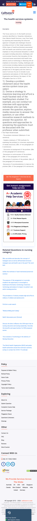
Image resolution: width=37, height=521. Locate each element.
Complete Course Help (8, 407)
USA (18, 485)
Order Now (29, 5)
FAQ (2, 436)
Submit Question (6, 403)
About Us (4, 400)
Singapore (30, 485)
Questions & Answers (7, 417)
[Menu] (34, 12)
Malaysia (25, 487)
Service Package (6, 410)
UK (14, 485)
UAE (23, 485)
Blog (2, 440)
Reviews (3, 444)
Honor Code (4, 377)
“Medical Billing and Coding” (11, 311)
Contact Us (4, 433)
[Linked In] (13, 464)
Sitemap (3, 421)
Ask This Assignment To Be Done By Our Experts (18, 178)
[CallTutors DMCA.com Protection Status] (32, 471)
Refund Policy (5, 374)
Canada (8, 487)
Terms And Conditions (8, 388)
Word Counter (5, 447)
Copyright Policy (6, 384)
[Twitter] (8, 464)
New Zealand (16, 487)
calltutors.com (27, 501)
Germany (22, 490)
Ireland (16, 490)
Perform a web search (9, 304)
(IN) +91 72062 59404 (9, 459)
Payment (32, 514)
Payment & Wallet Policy (8, 370)
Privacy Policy (5, 381)
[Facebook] (3, 464)
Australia (8, 485)
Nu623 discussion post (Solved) (12, 317)
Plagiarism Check (6, 414)
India (31, 487)
